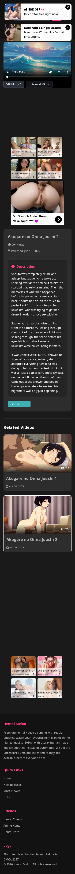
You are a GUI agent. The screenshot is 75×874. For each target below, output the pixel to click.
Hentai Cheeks (12, 819)
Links (6, 797)
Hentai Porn (11, 832)
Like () (21, 404)
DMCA (7, 859)
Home (7, 778)
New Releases (12, 785)
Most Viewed (12, 791)
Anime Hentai (12, 826)
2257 (15, 859)
